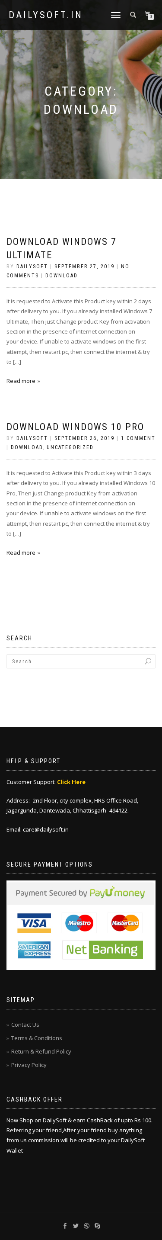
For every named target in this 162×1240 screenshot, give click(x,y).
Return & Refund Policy (41, 1051)
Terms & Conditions (36, 1038)
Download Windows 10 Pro (75, 426)
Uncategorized (70, 447)
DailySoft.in (46, 15)
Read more (20, 381)
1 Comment (138, 438)
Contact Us (25, 1024)
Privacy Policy (29, 1065)
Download (61, 276)
